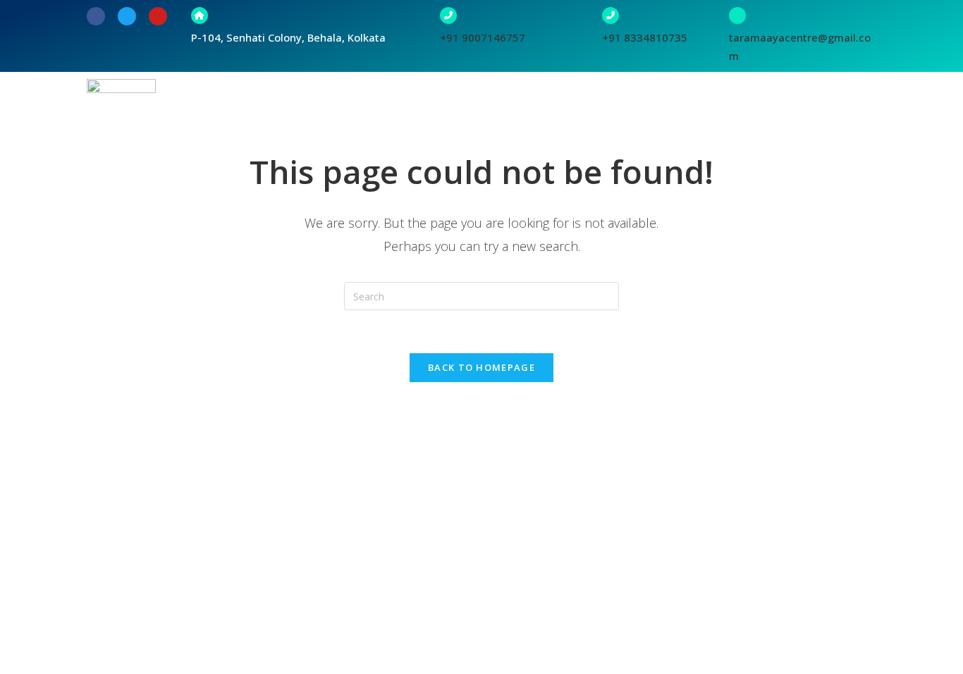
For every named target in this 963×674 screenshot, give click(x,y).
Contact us (836, 110)
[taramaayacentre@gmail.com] (737, 15)
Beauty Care (753, 110)
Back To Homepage (481, 367)
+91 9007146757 (482, 37)
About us (389, 110)
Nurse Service (662, 110)
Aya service (464, 110)
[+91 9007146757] (448, 15)
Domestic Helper (560, 110)
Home (328, 110)
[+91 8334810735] (610, 15)
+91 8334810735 (644, 37)
